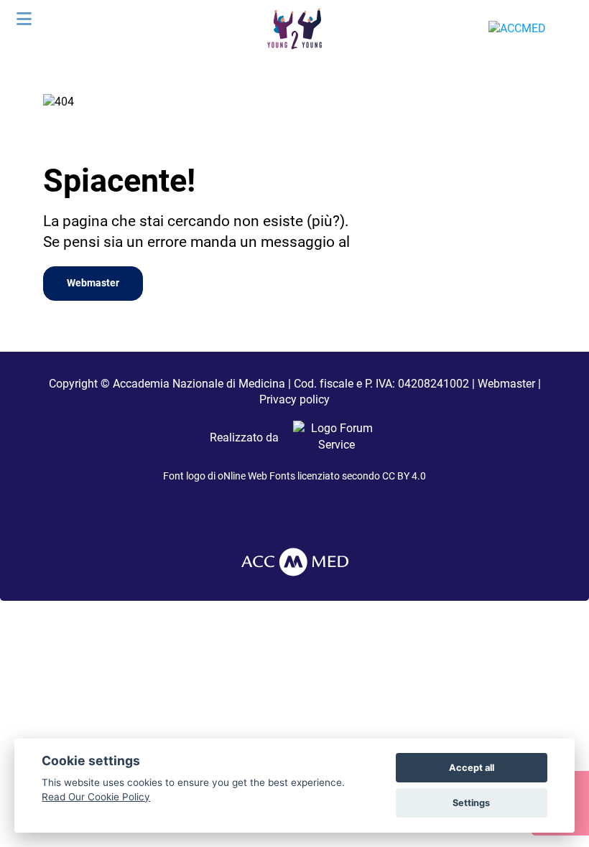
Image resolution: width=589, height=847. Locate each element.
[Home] (294, 27)
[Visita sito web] (330, 437)
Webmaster (93, 283)
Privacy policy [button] (294, 399)
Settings (471, 802)
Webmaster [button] (506, 383)
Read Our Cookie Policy (96, 796)
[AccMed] (294, 561)
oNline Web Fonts (256, 476)
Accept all (471, 767)
